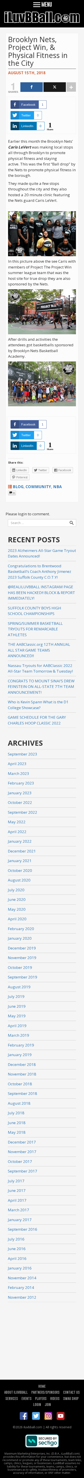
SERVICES (11, 1398)
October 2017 (20, 1161)
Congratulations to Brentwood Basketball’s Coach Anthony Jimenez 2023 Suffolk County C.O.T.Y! (39, 571)
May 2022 (17, 821)
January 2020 (20, 938)
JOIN (48, 1404)
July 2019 (16, 996)
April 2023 (17, 763)
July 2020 (16, 889)
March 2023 (18, 773)
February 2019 (21, 1045)
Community (38, 486)
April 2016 (17, 1258)
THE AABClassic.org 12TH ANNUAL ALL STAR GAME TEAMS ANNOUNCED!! (39, 650)
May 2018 (17, 1132)
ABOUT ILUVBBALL (16, 1392)
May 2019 (17, 1015)
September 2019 (22, 977)
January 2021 (20, 860)
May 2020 (17, 909)
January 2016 (20, 1268)
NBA (57, 486)
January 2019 (20, 1054)
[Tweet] (54, 87)
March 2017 (18, 1209)
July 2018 (16, 1112)
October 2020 (20, 870)
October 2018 (20, 1083)
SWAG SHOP (71, 1398)
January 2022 (20, 841)
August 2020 (19, 880)
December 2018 (22, 1064)
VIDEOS (55, 1398)
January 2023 (20, 792)
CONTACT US (71, 1392)
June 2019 (17, 1006)
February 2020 (21, 928)
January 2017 (20, 1219)
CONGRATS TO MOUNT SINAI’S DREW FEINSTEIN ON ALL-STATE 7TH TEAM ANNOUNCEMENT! (41, 686)
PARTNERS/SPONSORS (45, 1392)
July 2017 (16, 1180)
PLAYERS (41, 1398)
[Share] (31, 87)
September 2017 (22, 1171)
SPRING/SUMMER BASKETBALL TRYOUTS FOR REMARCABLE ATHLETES (35, 629)
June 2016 (17, 1248)
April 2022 (17, 831)
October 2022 (20, 802)
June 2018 (17, 1122)
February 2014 (21, 1287)
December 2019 (22, 948)
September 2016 (22, 1229)
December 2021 (22, 851)
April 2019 (17, 1025)
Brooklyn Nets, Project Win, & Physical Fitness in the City (38, 51)
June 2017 (17, 1190)
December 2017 (22, 1142)
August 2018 (19, 1103)
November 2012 (22, 1297)
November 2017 (22, 1151)
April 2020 (17, 918)
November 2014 (22, 1277)
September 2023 (22, 754)
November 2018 (22, 1074)
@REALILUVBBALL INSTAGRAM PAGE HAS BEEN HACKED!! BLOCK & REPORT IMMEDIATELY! (41, 592)
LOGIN (37, 1404)
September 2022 (22, 812)
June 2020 (17, 899)
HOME (42, 1386)
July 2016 (16, 1239)
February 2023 (21, 783)
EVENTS (27, 1398)
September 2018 (22, 1093)
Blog (18, 486)
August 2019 (19, 986)
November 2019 (22, 957)
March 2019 (18, 1035)
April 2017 (17, 1200)
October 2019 (20, 967)
